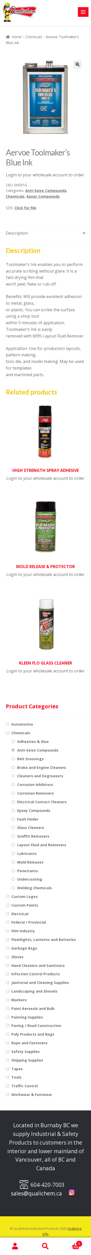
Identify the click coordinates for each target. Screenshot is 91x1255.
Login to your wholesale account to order (45, 175)
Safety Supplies (25, 1051)
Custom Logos (24, 896)
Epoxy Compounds (43, 196)
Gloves (17, 956)
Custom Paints (24, 905)
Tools (16, 1077)
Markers (19, 999)
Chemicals (34, 36)
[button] (78, 64)
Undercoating (29, 879)
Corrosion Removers (35, 793)
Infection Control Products (35, 973)
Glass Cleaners (30, 827)
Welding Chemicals (34, 887)
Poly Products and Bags (32, 1034)
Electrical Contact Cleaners (42, 801)
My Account (15, 1246)
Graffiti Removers (33, 836)
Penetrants (27, 870)
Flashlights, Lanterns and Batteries (43, 939)
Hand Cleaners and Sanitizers (38, 965)
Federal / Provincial (28, 922)
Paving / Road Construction (36, 1025)
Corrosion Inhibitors (35, 784)
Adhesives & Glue (33, 741)
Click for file (25, 207)
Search (45, 1246)
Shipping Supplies (27, 1060)
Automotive (22, 724)
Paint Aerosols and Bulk (33, 1008)
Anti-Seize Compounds (45, 190)
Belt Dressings (30, 758)
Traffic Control (24, 1085)
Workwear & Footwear (31, 1094)
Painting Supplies (27, 1017)
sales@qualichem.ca (36, 1193)
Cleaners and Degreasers (40, 775)
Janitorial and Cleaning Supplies (40, 982)
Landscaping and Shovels (34, 991)
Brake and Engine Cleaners (41, 767)
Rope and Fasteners (29, 1042)
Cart (70, 1242)
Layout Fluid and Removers (41, 844)
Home (17, 36)
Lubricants (27, 853)
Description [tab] (17, 233)
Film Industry (23, 930)
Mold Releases (30, 862)
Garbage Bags (24, 948)
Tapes (17, 1068)
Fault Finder (27, 819)
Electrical (19, 913)
